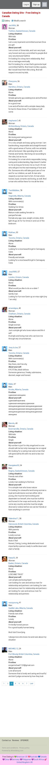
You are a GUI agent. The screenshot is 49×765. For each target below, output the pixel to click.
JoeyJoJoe (13, 347)
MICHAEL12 (13, 649)
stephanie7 (13, 121)
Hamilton (12, 87)
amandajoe (13, 308)
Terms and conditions (10, 748)
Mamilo (11, 423)
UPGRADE (24, 740)
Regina (11, 471)
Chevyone (12, 81)
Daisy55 (11, 558)
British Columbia (24, 524)
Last (31, 683)
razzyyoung (13, 603)
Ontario (20, 87)
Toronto (11, 238)
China (7, 759)
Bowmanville (13, 429)
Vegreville (12, 196)
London (11, 277)
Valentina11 (13, 518)
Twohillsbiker (13, 190)
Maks (10, 384)
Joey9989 (12, 272)
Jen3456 (12, 25)
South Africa (39, 759)
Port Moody (13, 654)
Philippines (26, 759)
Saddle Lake (13, 608)
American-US (21, 757)
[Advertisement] (24, 712)
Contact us (6, 740)
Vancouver (12, 524)
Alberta (20, 196)
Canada (32, 31)
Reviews (15, 740)
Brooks (11, 389)
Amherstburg (14, 126)
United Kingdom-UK (25, 762)
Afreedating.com (17, 751)
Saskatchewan (22, 31)
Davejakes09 (13, 465)
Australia (34, 757)
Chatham (12, 314)
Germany (15, 759)
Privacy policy (24, 748)
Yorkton (11, 31)
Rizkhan (11, 232)
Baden (11, 563)
